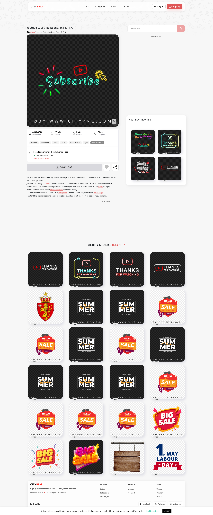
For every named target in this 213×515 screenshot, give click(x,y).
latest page (98, 193)
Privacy (160, 493)
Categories (100, 6)
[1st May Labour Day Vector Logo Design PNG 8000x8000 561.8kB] (167, 457)
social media (75, 142)
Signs (100, 132)
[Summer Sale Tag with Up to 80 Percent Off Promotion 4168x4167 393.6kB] (167, 382)
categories (62, 193)
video (64, 142)
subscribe (45, 142)
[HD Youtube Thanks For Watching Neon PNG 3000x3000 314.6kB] (167, 269)
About (113, 6)
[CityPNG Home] (37, 6)
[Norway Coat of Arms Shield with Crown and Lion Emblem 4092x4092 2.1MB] (45, 307)
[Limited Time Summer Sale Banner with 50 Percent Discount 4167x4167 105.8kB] (86, 307)
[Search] (181, 28)
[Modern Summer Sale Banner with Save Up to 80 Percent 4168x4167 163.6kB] (86, 344)
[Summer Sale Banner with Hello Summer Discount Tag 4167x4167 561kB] (127, 419)
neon (55, 142)
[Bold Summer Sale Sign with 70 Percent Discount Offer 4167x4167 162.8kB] (45, 382)
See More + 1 (97, 142)
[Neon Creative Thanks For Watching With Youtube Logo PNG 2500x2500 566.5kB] (86, 269)
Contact (125, 6)
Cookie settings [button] (152, 511)
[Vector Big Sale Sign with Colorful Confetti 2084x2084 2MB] (45, 457)
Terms (159, 489)
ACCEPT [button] (167, 511)
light (86, 142)
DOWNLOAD (66, 167)
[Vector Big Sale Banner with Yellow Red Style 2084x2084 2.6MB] (167, 419)
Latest (87, 6)
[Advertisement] (156, 74)
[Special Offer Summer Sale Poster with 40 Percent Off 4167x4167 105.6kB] (86, 382)
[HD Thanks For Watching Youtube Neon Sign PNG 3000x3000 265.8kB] (45, 269)
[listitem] (145, 504)
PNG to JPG (105, 496)
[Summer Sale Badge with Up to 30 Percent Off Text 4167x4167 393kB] (86, 419)
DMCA (159, 496)
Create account (56, 189)
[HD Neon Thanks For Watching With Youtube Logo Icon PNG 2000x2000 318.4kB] (127, 269)
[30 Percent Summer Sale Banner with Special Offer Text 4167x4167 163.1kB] (127, 382)
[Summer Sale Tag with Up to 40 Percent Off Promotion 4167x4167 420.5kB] (45, 344)
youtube (34, 142)
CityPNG (48, 183)
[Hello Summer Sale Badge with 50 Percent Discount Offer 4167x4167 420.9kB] (45, 419)
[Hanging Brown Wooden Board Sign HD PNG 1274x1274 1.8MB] (127, 457)
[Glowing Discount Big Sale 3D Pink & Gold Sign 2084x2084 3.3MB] (86, 457)
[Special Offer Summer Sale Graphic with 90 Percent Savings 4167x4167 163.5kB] (167, 344)
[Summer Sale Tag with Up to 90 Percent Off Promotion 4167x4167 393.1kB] (127, 344)
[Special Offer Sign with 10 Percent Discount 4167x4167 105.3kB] (127, 307)
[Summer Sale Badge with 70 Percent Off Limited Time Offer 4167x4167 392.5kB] (167, 307)
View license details (41, 158)
